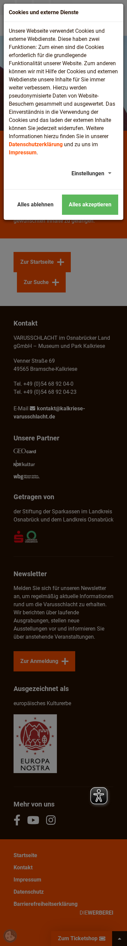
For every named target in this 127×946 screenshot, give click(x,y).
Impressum (23, 152)
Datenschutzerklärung (36, 144)
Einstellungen (87, 173)
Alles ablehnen (35, 204)
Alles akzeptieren (90, 204)
